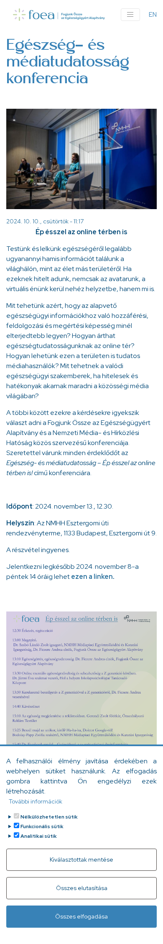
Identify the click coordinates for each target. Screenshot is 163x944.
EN (153, 14)
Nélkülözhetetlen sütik (49, 817)
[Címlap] (59, 14)
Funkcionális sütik (42, 826)
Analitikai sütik (38, 836)
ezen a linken (92, 576)
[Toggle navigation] (130, 14)
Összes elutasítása (81, 888)
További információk (35, 801)
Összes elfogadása (81, 916)
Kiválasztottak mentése (81, 859)
